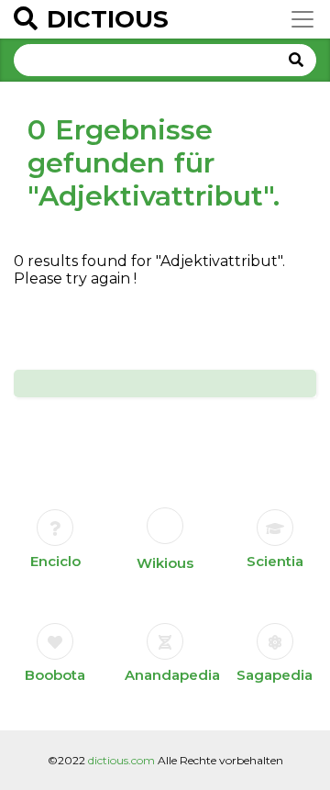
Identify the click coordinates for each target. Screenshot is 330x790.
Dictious (108, 19)
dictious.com (121, 760)
